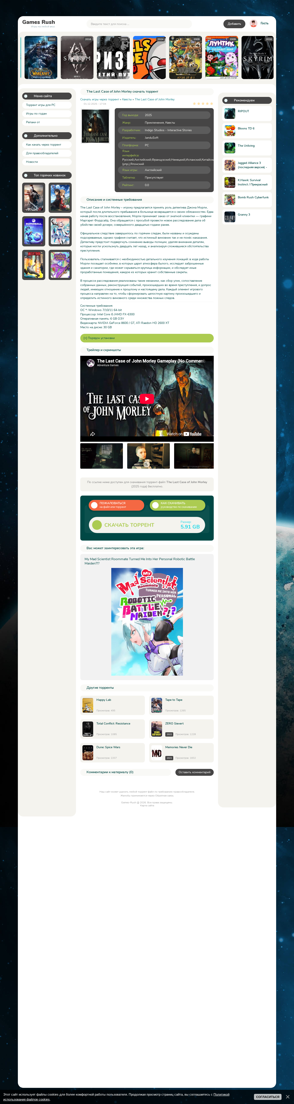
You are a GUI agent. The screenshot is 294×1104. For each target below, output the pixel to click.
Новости (32, 162)
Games (38, 23)
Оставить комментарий (194, 772)
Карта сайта (147, 805)
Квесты (170, 123)
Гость (264, 23)
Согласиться (267, 1097)
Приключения (154, 123)
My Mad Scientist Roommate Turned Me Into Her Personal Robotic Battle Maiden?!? (140, 561)
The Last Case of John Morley (155, 99)
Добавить (234, 24)
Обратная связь (164, 795)
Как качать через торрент (43, 145)
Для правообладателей (42, 153)
